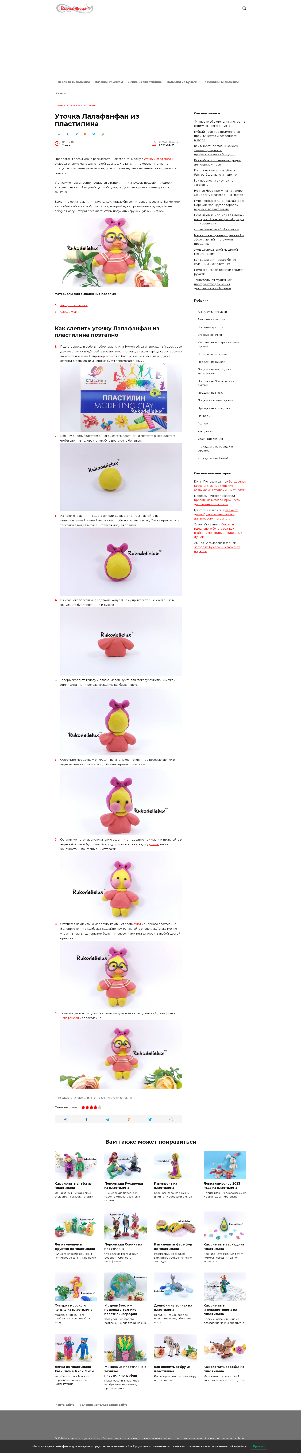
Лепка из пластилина (145, 82)
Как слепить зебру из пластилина (172, 1369)
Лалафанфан (69, 1018)
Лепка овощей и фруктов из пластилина (75, 1247)
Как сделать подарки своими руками (218, 344)
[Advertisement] (150, 46)
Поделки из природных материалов (214, 371)
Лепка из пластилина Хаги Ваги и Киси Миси (74, 1369)
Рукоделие (205, 431)
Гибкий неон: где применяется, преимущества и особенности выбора (217, 136)
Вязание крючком (109, 82)
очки (137, 924)
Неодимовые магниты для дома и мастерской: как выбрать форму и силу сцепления (219, 219)
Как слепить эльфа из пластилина (73, 1186)
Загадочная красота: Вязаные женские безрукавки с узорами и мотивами (220, 486)
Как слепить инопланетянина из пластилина (220, 1310)
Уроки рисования (210, 439)
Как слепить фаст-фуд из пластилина (173, 1247)
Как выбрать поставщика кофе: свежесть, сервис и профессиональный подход (216, 150)
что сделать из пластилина (74, 1097)
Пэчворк (204, 415)
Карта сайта (65, 1404)
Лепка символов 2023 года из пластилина (222, 1186)
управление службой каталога (216, 229)
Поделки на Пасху (210, 392)
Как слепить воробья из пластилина (224, 1369)
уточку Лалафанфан (158, 159)
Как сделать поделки (73, 82)
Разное (61, 93)
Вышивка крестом (210, 327)
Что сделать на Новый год (216, 458)
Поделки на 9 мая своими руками (216, 383)
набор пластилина (73, 305)
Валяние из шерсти (211, 319)
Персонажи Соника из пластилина (123, 1247)
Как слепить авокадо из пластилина (224, 1247)
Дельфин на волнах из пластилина (173, 1308)
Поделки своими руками (215, 400)
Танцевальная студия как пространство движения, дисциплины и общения (213, 284)
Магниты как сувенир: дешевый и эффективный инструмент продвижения (219, 239)
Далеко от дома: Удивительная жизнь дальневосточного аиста (216, 514)
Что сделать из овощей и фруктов (215, 448)
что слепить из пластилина (114, 1097)
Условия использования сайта (104, 1404)
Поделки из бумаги (182, 82)
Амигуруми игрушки (212, 311)
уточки (154, 844)
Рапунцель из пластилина (165, 1186)
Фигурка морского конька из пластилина (73, 1308)
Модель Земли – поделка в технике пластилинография (120, 1310)
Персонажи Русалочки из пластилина (123, 1186)
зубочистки (68, 312)
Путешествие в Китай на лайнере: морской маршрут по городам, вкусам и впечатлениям (219, 205)
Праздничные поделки (220, 82)
